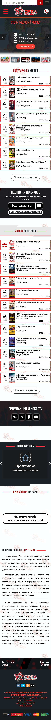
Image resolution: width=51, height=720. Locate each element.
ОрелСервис (33, 465)
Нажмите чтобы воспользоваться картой (25, 518)
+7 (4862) (46, 11)
